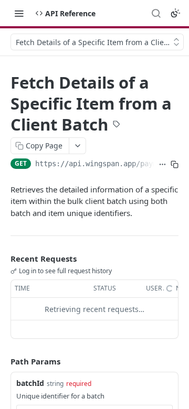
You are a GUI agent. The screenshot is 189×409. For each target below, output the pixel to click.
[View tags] (116, 125)
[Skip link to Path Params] (3, 362)
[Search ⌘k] (156, 13)
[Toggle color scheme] (175, 13)
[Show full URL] (162, 164)
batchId (30, 383)
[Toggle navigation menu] (18, 13)
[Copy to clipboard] (174, 164)
